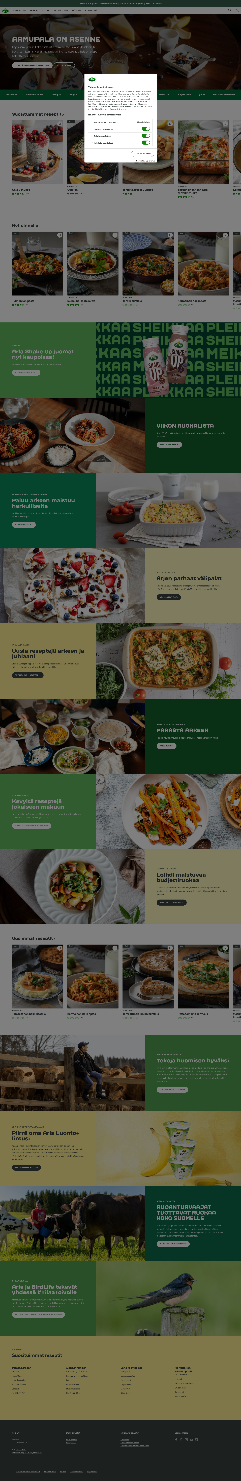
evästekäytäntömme (98, 109)
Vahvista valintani (142, 154)
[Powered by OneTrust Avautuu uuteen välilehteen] (145, 160)
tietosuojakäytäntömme (117, 109)
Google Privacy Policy (144, 106)
